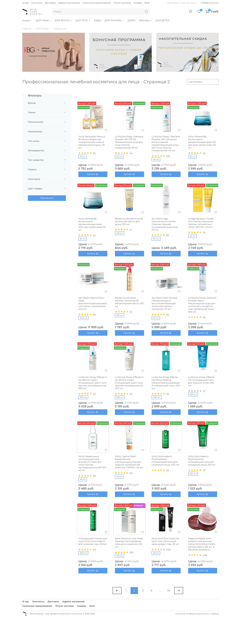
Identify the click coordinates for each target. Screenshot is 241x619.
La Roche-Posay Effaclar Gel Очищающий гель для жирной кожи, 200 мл (201, 381)
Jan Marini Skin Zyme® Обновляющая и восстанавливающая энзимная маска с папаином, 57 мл (164, 303)
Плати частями (122, 3)
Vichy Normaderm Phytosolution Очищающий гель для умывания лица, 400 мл (165, 460)
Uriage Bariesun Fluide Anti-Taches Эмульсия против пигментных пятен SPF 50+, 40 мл (201, 222)
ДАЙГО (131, 20)
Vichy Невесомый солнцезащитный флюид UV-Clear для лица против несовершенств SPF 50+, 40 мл (92, 463)
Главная (26, 28)
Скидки (137, 3)
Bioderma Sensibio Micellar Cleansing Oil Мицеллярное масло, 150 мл (129, 302)
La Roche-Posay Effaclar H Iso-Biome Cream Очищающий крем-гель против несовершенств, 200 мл (129, 383)
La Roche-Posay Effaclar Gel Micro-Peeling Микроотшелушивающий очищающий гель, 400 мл (166, 383)
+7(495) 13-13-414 (209, 3)
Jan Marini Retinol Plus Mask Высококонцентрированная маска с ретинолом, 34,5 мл (92, 303)
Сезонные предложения (96, 3)
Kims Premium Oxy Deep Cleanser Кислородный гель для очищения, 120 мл (129, 542)
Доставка (50, 3)
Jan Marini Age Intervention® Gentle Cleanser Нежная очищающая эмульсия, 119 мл (165, 224)
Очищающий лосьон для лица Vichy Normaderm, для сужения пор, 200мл (92, 541)
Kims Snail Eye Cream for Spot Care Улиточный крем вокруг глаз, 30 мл (165, 541)
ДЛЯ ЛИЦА (42, 20)
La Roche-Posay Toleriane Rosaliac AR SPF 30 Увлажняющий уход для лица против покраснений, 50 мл (129, 142)
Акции (26, 20)
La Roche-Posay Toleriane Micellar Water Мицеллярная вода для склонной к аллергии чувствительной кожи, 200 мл (202, 305)
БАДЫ (97, 20)
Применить (47, 198)
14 (168, 590)
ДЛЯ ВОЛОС (62, 20)
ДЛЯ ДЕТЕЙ (162, 20)
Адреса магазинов (69, 3)
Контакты (36, 3)
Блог (147, 3)
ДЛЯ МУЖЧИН (113, 20)
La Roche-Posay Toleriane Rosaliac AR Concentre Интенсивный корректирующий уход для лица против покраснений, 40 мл (166, 143)
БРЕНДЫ (144, 20)
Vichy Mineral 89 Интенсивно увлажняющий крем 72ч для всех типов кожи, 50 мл (202, 142)
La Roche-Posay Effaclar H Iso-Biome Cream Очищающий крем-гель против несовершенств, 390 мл (92, 383)
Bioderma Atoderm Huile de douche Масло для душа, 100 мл (129, 221)
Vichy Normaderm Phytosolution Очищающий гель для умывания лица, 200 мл (201, 460)
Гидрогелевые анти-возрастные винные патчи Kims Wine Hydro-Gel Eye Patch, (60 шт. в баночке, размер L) (202, 544)
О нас (25, 3)
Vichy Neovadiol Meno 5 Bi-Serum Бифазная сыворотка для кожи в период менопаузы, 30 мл (91, 142)
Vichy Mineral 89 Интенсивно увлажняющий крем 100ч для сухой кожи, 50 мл (92, 224)
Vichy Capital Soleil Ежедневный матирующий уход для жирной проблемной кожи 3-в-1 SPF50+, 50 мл (129, 462)
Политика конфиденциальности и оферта (197, 613)
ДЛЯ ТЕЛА (82, 20)
